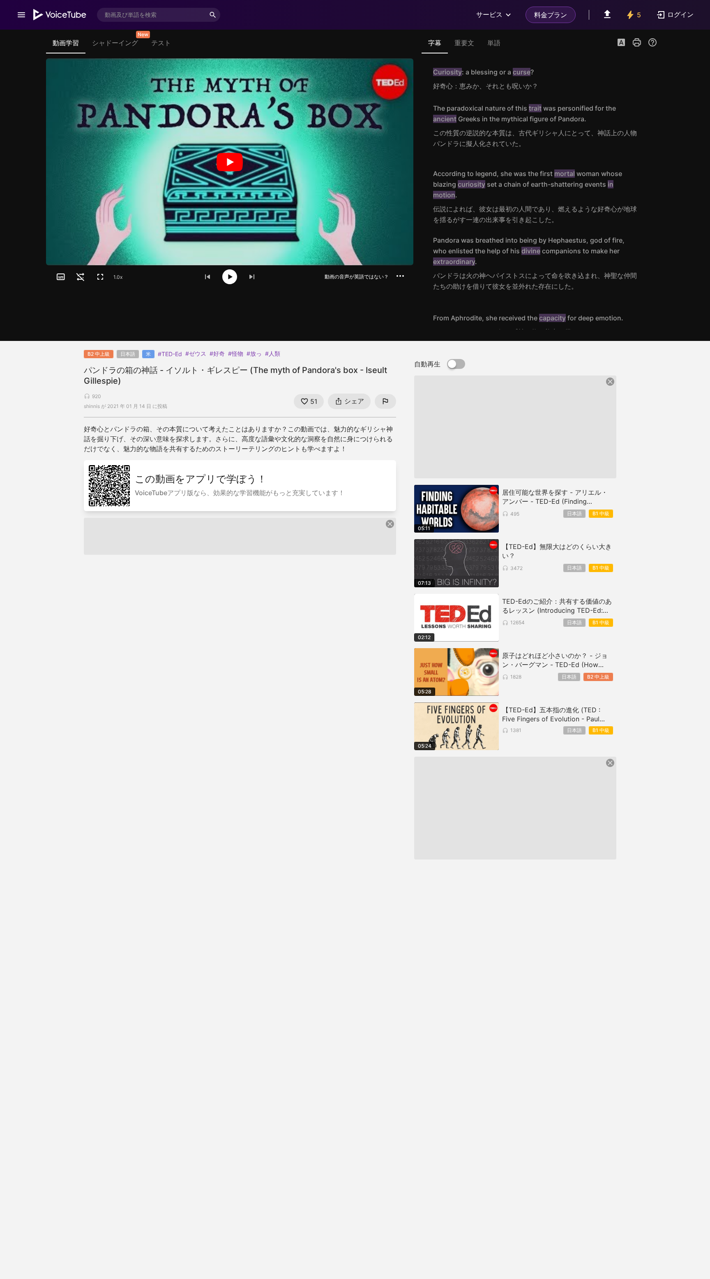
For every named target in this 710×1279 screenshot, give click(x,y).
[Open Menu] (21, 15)
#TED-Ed (170, 353)
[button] (621, 43)
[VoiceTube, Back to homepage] (60, 14)
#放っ (254, 353)
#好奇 (217, 353)
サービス (489, 14)
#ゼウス (195, 353)
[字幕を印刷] (637, 42)
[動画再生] (229, 161)
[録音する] (648, 79)
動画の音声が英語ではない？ (357, 276)
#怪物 (235, 353)
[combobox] (151, 14)
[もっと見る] (400, 276)
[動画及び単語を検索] (213, 15)
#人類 (272, 353)
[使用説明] (652, 42)
